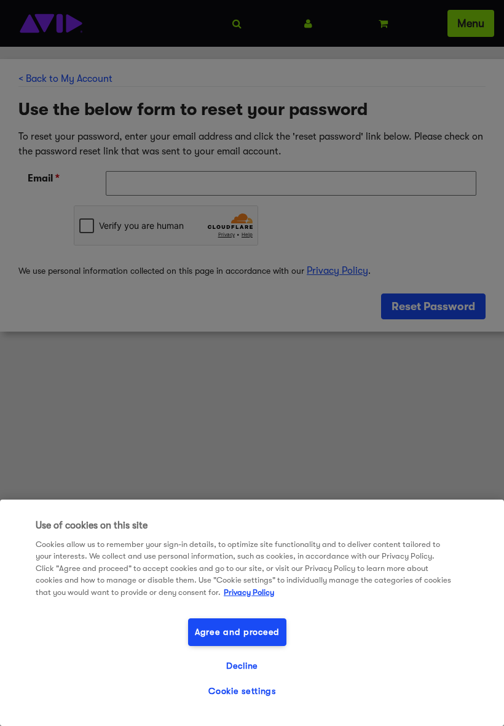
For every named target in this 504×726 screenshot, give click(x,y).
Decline (242, 666)
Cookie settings (242, 691)
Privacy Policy (249, 592)
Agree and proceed (237, 632)
